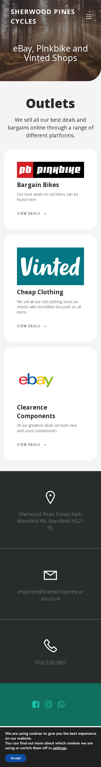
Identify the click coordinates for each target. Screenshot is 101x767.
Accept (16, 758)
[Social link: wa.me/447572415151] (63, 704)
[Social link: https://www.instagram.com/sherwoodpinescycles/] (50, 704)
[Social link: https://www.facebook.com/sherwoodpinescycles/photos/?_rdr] (38, 704)
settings (60, 748)
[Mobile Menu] (89, 16)
